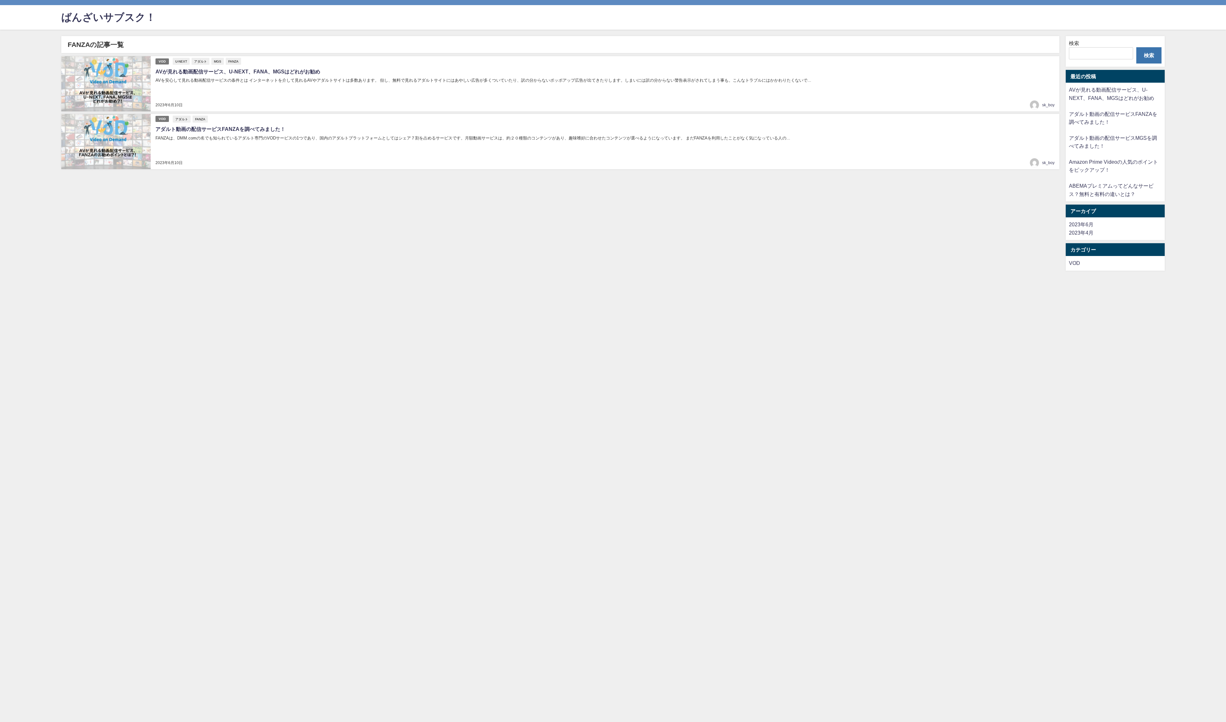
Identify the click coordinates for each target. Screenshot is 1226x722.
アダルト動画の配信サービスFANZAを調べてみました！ (220, 129)
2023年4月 (1081, 232)
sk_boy (1048, 105)
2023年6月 (1081, 224)
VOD (162, 61)
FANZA (233, 61)
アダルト (200, 61)
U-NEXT (181, 61)
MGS (217, 61)
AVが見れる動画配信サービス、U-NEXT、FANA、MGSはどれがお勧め (237, 71)
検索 (1074, 43)
